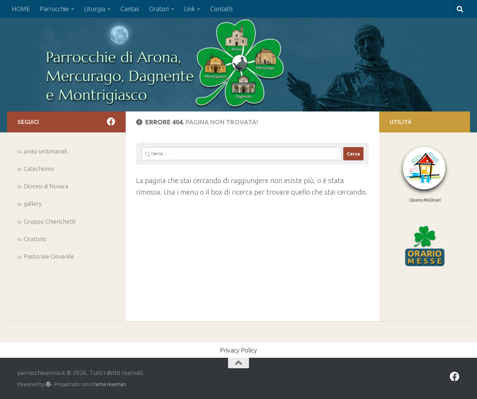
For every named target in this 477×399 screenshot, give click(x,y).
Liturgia (94, 8)
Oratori (159, 8)
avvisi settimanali (45, 151)
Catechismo (39, 168)
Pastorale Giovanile (49, 256)
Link (189, 8)
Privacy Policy (238, 350)
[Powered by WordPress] (48, 384)
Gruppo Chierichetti (49, 221)
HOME (21, 8)
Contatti (221, 8)
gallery (33, 203)
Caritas (129, 8)
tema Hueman (110, 384)
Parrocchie (54, 8)
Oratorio (35, 238)
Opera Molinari (424, 200)
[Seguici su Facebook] (111, 121)
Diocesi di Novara (46, 186)
